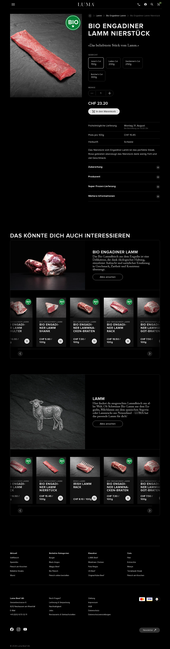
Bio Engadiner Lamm (116, 16)
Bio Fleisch (53, 571)
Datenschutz (93, 610)
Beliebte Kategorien (59, 553)
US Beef (91, 571)
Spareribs (14, 562)
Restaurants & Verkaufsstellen (62, 615)
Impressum (93, 602)
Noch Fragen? (55, 598)
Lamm (99, 16)
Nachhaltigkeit (55, 606)
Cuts (129, 553)
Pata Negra (93, 567)
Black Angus (54, 562)
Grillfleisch (14, 558)
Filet (129, 558)
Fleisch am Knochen (18, 567)
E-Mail (12, 610)
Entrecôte (131, 562)
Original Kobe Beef (96, 575)
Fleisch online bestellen (59, 575)
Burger (52, 558)
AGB (90, 606)
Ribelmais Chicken (96, 562)
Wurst (12, 575)
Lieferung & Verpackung (59, 602)
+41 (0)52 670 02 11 (18, 615)
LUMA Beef (93, 558)
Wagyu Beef (54, 567)
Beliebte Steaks (17, 571)
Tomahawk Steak (134, 571)
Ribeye (130, 567)
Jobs (51, 610)
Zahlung (91, 598)
